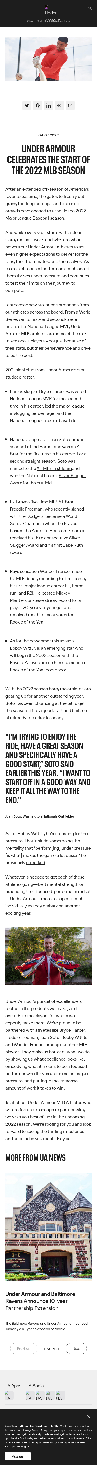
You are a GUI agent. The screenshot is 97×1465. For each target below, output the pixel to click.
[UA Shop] (9, 1395)
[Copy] (59, 105)
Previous (23, 1348)
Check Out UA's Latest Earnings (48, 21)
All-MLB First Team (54, 468)
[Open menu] (8, 8)
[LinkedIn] (48, 105)
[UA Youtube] (50, 1395)
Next (76, 1348)
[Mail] (70, 105)
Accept (17, 1456)
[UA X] (40, 1395)
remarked (35, 862)
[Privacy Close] (88, 1416)
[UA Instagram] (30, 1395)
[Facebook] (37, 105)
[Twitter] (26, 105)
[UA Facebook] (60, 1395)
